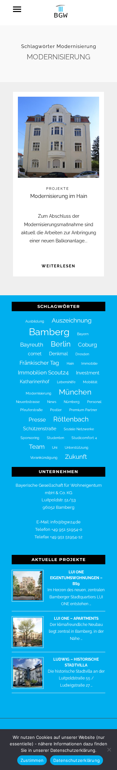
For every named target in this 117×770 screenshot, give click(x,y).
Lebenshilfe (66, 382)
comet (35, 353)
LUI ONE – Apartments (76, 618)
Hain (70, 363)
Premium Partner (83, 410)
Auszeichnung (72, 320)
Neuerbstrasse (28, 402)
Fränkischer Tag (39, 363)
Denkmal (58, 353)
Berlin (61, 344)
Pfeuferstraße (31, 410)
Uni (54, 447)
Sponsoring (29, 438)
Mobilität (90, 382)
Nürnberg (72, 402)
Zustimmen (32, 760)
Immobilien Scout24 (43, 372)
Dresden (82, 354)
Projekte (57, 189)
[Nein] (109, 749)
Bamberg (49, 331)
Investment (87, 372)
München (75, 392)
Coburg (87, 344)
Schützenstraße (39, 428)
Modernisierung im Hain (58, 196)
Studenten (55, 438)
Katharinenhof (34, 381)
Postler (56, 410)
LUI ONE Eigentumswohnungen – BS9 (76, 578)
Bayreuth (31, 344)
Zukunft (76, 456)
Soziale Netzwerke (79, 429)
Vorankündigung (44, 457)
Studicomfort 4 (84, 438)
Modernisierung (38, 393)
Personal (94, 402)
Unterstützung (76, 447)
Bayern (82, 334)
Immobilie (89, 363)
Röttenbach (71, 419)
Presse (37, 419)
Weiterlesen (58, 266)
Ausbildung (34, 321)
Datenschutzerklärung (76, 760)
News (51, 402)
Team (37, 446)
